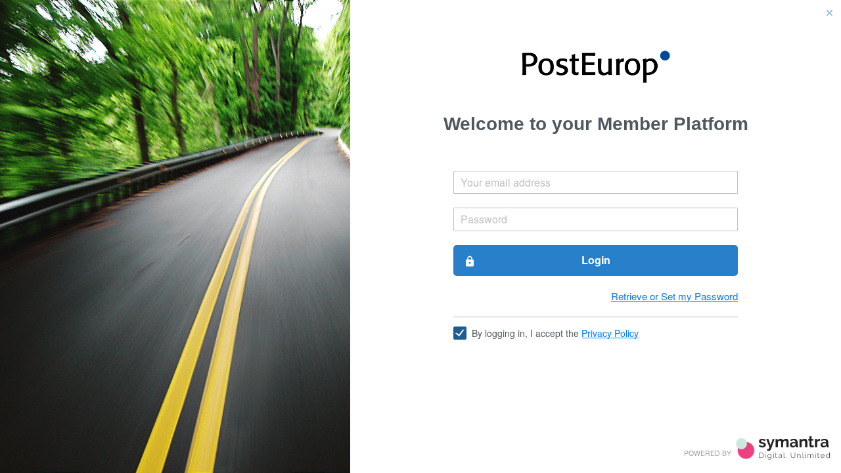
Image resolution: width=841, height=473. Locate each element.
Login (537, 259)
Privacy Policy (610, 333)
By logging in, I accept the (555, 333)
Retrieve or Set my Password (674, 296)
